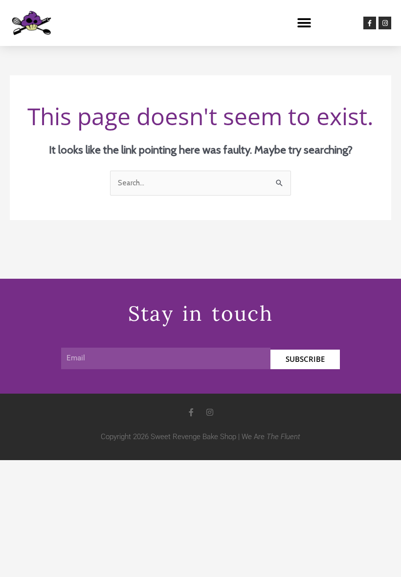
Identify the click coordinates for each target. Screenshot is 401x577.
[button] (304, 23)
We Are (271, 436)
